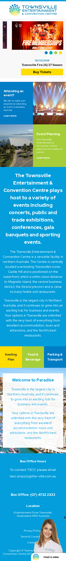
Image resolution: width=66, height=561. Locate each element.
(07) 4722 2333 (42, 495)
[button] (46, 52)
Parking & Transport (55, 356)
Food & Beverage (33, 356)
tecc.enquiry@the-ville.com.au (33, 476)
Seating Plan (11, 356)
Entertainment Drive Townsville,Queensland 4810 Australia (33, 514)
